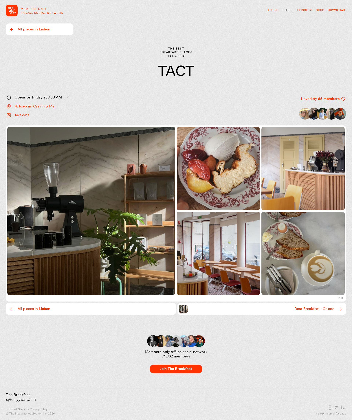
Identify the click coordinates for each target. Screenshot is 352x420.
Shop (320, 10)
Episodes (304, 10)
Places (288, 10)
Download (336, 10)
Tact (340, 298)
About (272, 10)
